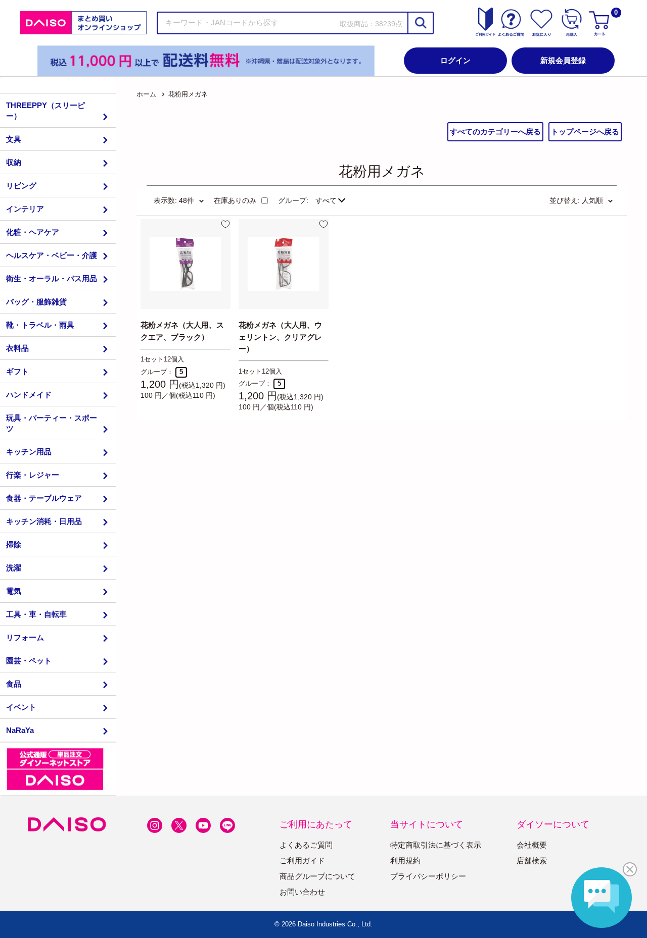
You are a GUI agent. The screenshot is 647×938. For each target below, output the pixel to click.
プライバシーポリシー (428, 876)
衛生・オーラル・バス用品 (51, 278)
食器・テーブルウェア (44, 498)
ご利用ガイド (302, 860)
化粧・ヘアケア (32, 232)
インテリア (25, 208)
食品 (13, 684)
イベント (21, 707)
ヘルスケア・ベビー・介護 (51, 255)
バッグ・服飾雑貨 (36, 301)
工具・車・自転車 (36, 614)
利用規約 (405, 860)
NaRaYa (20, 730)
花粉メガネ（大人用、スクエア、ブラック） (182, 331)
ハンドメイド (29, 394)
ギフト (17, 371)
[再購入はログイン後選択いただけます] (572, 23)
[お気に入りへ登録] (225, 224)
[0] (600, 23)
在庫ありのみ (235, 200)
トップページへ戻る (585, 131)
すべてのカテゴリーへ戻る (495, 131)
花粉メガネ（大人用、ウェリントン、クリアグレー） (280, 337)
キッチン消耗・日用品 (44, 521)
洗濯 (13, 567)
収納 (13, 162)
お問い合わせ (302, 892)
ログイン (455, 60)
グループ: (293, 200)
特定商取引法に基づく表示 (435, 845)
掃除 (13, 544)
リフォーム (25, 637)
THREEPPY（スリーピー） (45, 110)
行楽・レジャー (32, 475)
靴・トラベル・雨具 (40, 325)
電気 (13, 591)
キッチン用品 (29, 451)
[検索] (420, 23)
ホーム (146, 94)
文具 (13, 139)
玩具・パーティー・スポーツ (51, 423)
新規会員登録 (563, 60)
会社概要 (532, 845)
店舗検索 (532, 860)
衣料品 (17, 348)
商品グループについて (317, 876)
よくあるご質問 (306, 845)
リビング (21, 185)
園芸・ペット (29, 660)
